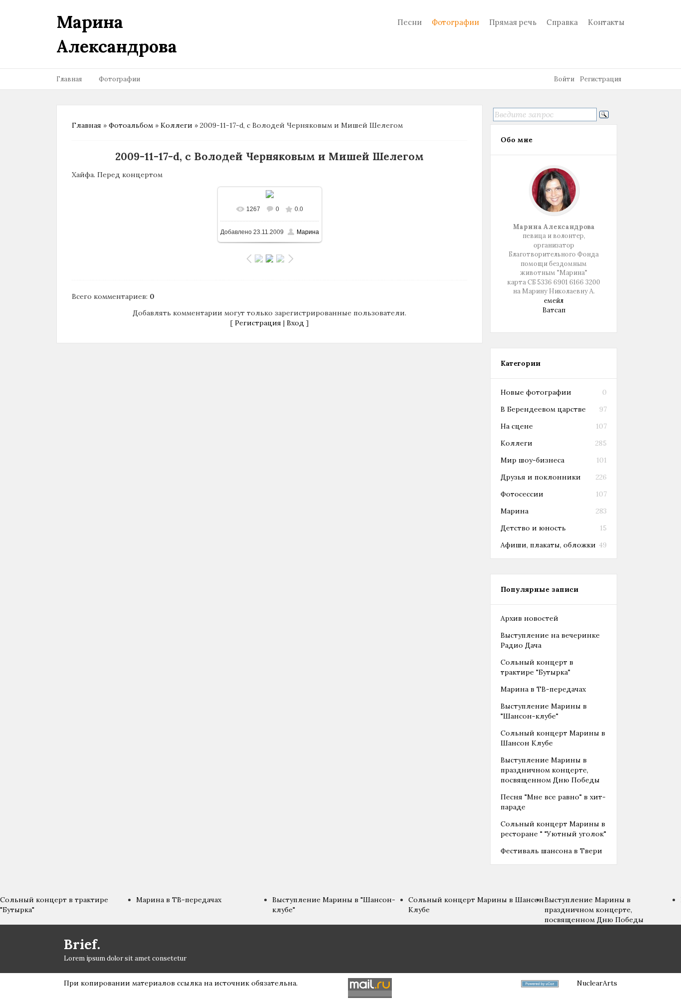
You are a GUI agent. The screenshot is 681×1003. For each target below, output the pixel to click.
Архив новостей (529, 618)
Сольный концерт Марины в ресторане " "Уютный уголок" (553, 828)
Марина (308, 232)
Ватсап (553, 310)
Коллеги (176, 125)
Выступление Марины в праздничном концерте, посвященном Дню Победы (550, 769)
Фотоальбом (131, 125)
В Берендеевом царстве (543, 409)
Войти (564, 79)
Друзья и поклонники (541, 477)
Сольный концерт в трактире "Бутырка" (537, 667)
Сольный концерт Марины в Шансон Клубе (553, 738)
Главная (69, 79)
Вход (295, 322)
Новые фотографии (536, 392)
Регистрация (600, 79)
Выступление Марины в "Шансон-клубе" (544, 711)
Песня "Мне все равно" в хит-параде (553, 801)
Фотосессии (522, 494)
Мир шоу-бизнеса (532, 460)
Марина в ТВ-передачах (543, 689)
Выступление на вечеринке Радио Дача (550, 640)
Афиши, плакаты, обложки (548, 544)
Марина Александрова (116, 34)
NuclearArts (597, 983)
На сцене (517, 426)
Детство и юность (533, 527)
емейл (553, 300)
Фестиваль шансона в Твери (551, 850)
